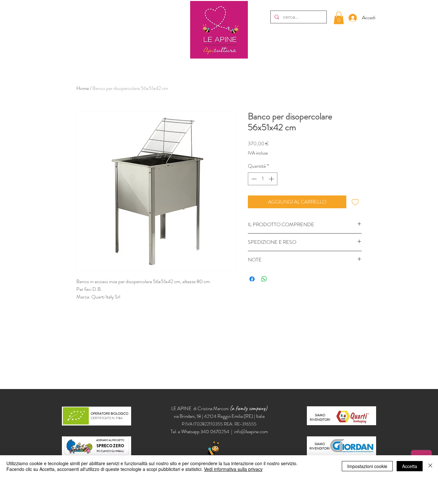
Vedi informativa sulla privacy (233, 469)
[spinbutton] (262, 179)
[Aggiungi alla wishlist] (355, 201)
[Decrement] (253, 179)
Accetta (409, 466)
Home (82, 88)
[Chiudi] (430, 466)
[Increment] (271, 179)
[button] (338, 18)
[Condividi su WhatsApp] (264, 279)
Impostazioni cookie (367, 466)
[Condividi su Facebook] (252, 279)
